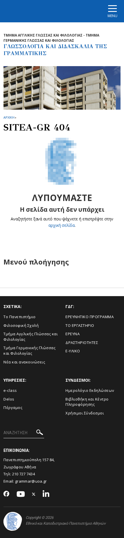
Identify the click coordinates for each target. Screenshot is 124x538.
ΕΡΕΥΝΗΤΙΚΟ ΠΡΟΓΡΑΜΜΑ (89, 316)
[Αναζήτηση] (40, 433)
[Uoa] (12, 521)
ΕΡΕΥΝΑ (72, 333)
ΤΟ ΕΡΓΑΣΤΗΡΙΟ (79, 325)
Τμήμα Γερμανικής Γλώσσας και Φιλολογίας (29, 350)
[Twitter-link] (34, 494)
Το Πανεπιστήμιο (19, 316)
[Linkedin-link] (46, 494)
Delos (8, 399)
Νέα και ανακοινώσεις (24, 362)
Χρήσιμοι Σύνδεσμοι (84, 413)
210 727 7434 (23, 474)
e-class (10, 390)
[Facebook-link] (6, 494)
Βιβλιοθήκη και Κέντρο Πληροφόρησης (87, 401)
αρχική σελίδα (61, 225)
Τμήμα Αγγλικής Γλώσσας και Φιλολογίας (30, 336)
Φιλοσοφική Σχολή (21, 325)
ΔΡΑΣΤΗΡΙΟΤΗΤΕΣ (81, 342)
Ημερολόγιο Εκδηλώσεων (89, 390)
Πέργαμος (12, 407)
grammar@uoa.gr (31, 481)
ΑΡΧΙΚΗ (8, 117)
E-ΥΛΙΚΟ (72, 351)
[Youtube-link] (20, 494)
